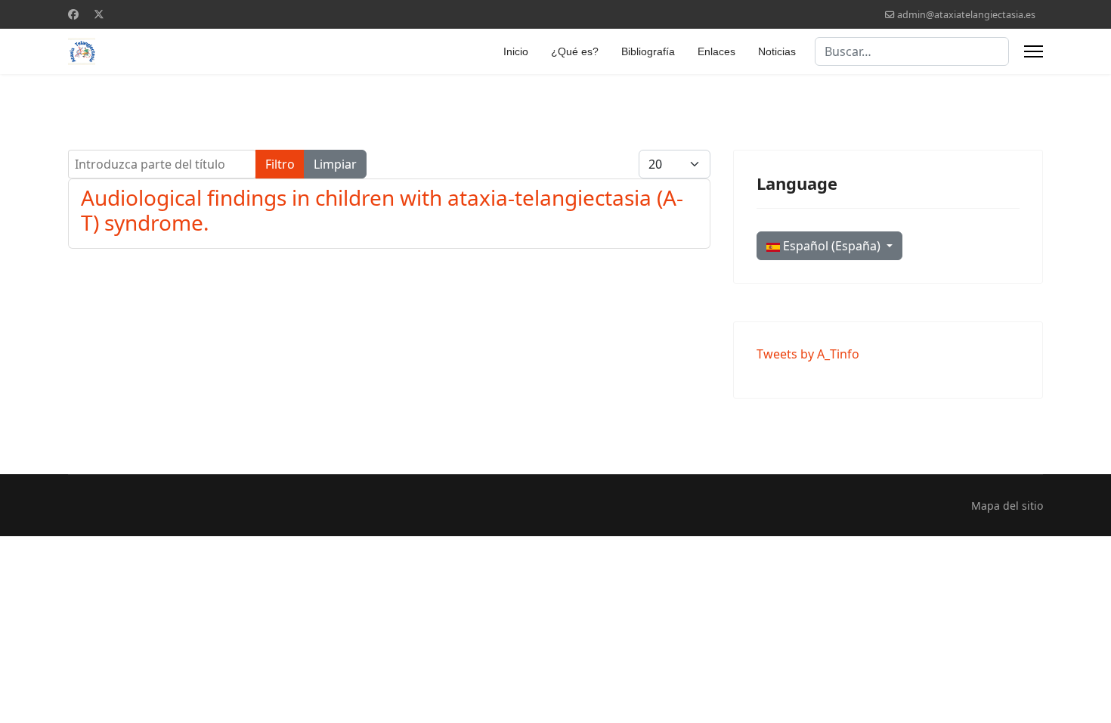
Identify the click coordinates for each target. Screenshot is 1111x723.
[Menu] (1033, 51)
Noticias (777, 51)
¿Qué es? (575, 51)
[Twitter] (99, 14)
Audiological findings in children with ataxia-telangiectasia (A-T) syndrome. (382, 210)
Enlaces (716, 51)
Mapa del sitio (1007, 505)
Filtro (280, 164)
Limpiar (335, 164)
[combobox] (912, 51)
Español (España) (832, 245)
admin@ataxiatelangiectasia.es (966, 14)
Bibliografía (648, 51)
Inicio (515, 51)
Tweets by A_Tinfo (808, 354)
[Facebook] (73, 14)
